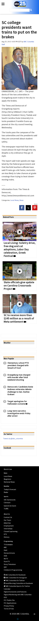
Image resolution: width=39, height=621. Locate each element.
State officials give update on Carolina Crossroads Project (19, 285)
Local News (14, 200)
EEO (5, 597)
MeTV (6, 559)
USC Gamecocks (9, 500)
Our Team (7, 520)
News (22, 200)
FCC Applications (10, 603)
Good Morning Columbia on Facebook (19, 583)
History (6, 537)
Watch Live (8, 469)
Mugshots (7, 479)
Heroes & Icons (9, 553)
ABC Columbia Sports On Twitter (17, 586)
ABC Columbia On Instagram (16, 578)
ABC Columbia (20, 4)
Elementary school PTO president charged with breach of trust (18, 365)
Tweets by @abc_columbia (13, 438)
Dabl (5, 550)
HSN (5, 556)
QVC (5, 567)
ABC (5, 547)
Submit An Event (10, 506)
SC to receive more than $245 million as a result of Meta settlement (19, 318)
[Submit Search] (31, 10)
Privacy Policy (9, 606)
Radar (6, 492)
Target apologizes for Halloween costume (17, 402)
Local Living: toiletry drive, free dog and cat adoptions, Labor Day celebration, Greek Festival (19, 249)
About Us (7, 514)
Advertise (7, 523)
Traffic (6, 508)
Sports (6, 496)
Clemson (7, 502)
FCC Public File (9, 600)
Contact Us (8, 517)
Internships (8, 528)
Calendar (7, 589)
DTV (5, 534)
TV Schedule (8, 544)
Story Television (10, 564)
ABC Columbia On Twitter (15, 580)
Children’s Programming (13, 570)
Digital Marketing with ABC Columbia (17, 594)
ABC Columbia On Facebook (15, 575)
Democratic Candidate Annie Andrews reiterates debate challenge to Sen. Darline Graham (20, 391)
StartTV (7, 561)
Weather (6, 486)
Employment (9, 526)
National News (9, 482)
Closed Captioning (10, 531)
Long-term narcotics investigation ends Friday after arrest (18, 413)
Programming (8, 541)
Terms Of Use (9, 609)
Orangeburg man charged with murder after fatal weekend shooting (18, 377)
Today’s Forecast (10, 489)
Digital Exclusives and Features (15, 592)
